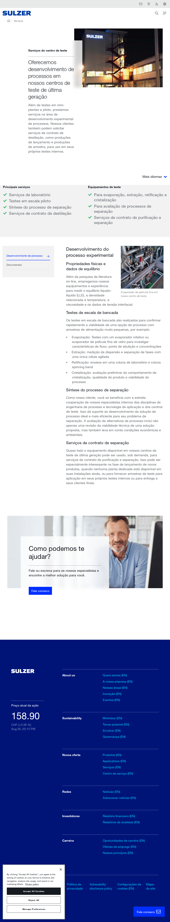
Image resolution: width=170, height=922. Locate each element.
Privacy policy (32, 884)
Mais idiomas (152, 176)
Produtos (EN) (112, 755)
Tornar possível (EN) (116, 724)
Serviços (18, 20)
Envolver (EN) (112, 730)
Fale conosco (40, 591)
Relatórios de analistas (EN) (121, 822)
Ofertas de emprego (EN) (119, 846)
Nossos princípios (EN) (118, 853)
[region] (34, 892)
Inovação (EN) (112, 694)
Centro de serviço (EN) (118, 773)
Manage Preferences (33, 909)
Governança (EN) (114, 736)
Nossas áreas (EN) (115, 687)
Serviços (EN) (112, 767)
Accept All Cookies (33, 891)
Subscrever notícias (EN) (119, 798)
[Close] (60, 869)
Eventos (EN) (111, 700)
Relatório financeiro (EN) (119, 816)
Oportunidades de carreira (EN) (124, 840)
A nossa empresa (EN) (118, 681)
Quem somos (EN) (115, 675)
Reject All (33, 900)
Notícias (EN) (111, 791)
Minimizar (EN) (112, 718)
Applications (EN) (114, 761)
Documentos (14, 264)
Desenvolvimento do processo (24, 255)
